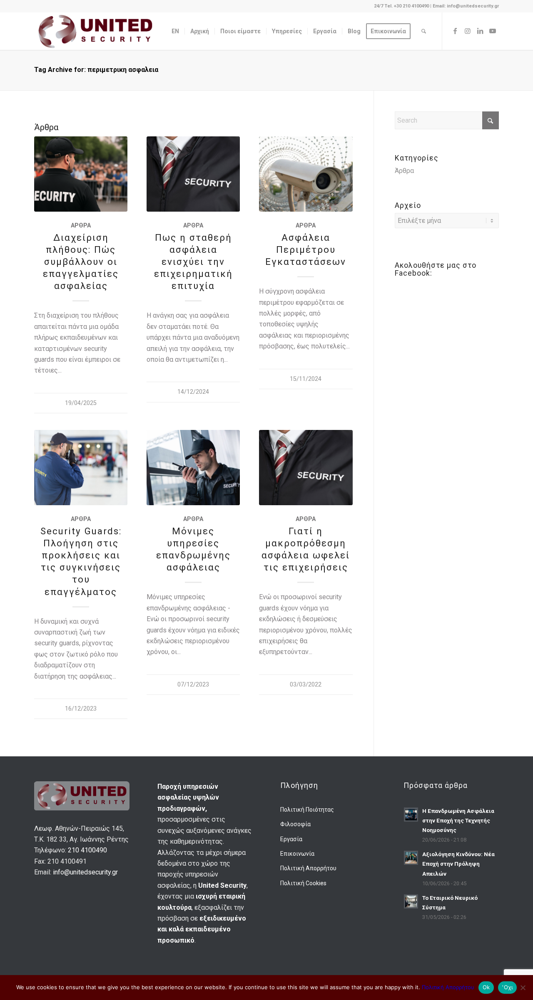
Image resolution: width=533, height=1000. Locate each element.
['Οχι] (522, 987)
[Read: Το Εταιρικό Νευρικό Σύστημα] (410, 901)
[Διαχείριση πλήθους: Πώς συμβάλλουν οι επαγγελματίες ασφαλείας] (80, 174)
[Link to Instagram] (467, 31)
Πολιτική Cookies (303, 883)
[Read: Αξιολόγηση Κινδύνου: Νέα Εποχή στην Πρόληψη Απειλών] (410, 857)
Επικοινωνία (297, 853)
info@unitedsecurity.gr (85, 872)
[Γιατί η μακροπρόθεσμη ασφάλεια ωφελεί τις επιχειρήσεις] (305, 467)
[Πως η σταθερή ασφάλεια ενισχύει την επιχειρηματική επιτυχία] (193, 174)
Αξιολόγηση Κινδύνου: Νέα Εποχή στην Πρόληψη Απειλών (458, 864)
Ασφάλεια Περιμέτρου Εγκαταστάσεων (305, 249)
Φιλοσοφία (295, 824)
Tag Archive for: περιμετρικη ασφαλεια (96, 70)
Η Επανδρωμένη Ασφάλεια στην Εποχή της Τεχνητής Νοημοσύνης (458, 820)
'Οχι (507, 987)
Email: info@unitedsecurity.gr (466, 6)
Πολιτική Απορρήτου (308, 868)
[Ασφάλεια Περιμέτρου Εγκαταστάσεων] (305, 174)
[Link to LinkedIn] (480, 31)
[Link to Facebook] (455, 31)
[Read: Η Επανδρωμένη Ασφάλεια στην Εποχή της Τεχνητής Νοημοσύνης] (410, 814)
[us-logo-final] (95, 31)
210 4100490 (87, 850)
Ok (486, 987)
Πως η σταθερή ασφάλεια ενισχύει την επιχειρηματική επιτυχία (193, 261)
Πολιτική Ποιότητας (307, 809)
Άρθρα (81, 225)
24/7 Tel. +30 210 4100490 (402, 6)
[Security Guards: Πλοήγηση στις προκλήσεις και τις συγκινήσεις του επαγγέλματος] (80, 467)
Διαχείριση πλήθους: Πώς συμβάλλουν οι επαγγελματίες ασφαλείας (81, 261)
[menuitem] (175, 31)
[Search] (423, 31)
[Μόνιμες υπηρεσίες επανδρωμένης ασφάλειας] (193, 467)
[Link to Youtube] (492, 31)
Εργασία (291, 839)
